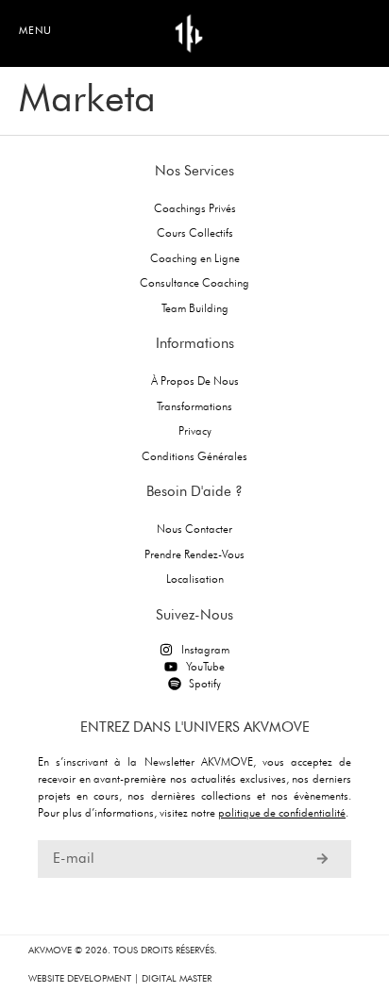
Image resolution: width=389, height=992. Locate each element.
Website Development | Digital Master (119, 978)
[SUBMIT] (322, 859)
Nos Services (194, 170)
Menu (35, 30)
